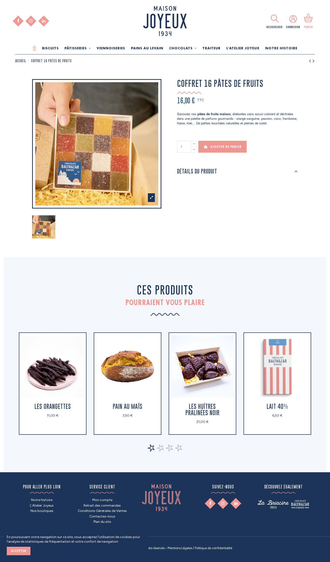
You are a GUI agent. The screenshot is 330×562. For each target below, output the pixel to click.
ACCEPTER (18, 551)
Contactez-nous (102, 516)
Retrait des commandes (102, 505)
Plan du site (102, 522)
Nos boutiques (41, 511)
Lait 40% (277, 406)
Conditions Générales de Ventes (102, 511)
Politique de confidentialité (213, 548)
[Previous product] (311, 60)
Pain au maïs (128, 406)
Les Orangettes (53, 406)
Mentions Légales (180, 548)
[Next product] (314, 60)
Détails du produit (197, 171)
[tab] (237, 171)
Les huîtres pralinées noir (203, 409)
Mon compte (102, 500)
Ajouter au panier (226, 146)
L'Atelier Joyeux (42, 505)
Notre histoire (41, 500)
